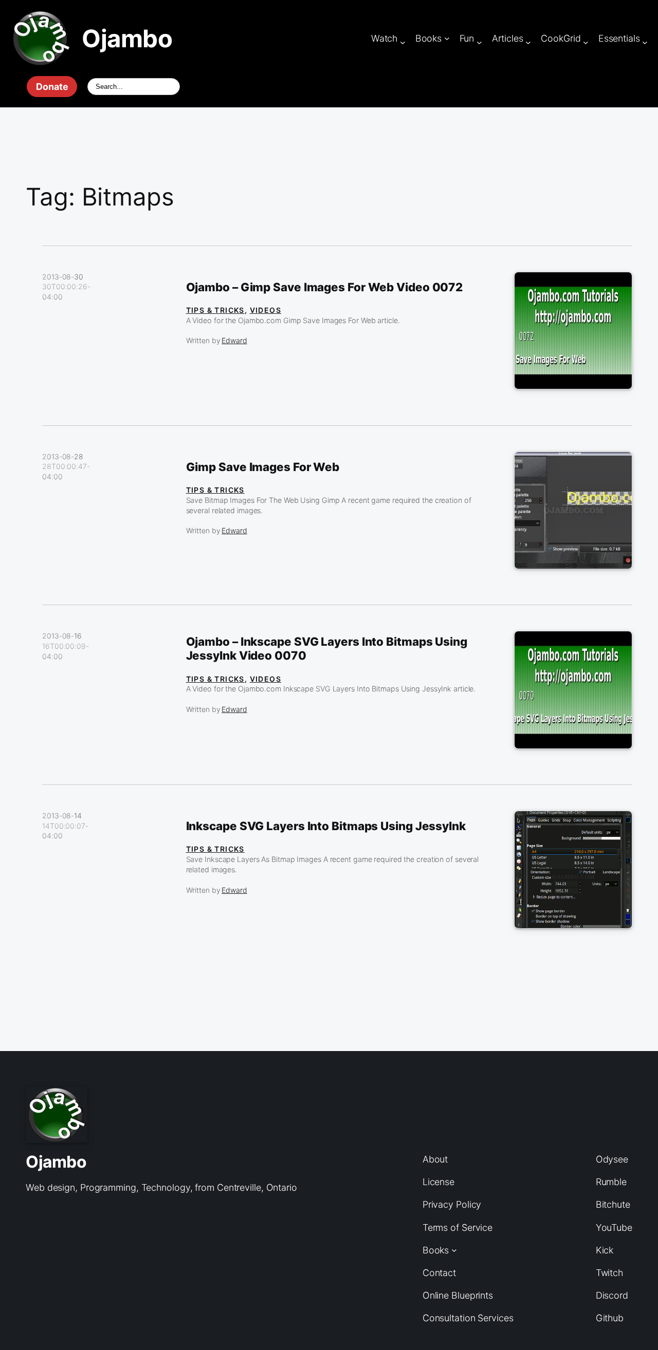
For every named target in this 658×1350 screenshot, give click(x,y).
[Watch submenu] (403, 42)
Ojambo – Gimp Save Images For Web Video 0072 (324, 287)
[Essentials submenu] (645, 42)
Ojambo (127, 38)
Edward (234, 340)
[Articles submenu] (528, 42)
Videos (265, 310)
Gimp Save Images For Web (263, 467)
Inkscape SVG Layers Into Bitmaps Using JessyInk (326, 826)
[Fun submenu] (479, 42)
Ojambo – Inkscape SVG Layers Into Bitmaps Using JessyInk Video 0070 (326, 648)
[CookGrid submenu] (586, 42)
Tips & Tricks (215, 310)
